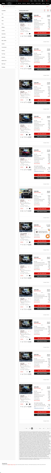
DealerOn (9, 464)
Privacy (14, 464)
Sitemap (12, 464)
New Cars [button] (19, 3)
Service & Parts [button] (38, 3)
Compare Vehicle (46, 41)
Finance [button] (43, 3)
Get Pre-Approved (42, 32)
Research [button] (28, 3)
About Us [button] (47, 3)
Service (17, 0)
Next (40, 428)
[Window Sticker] (30, 36)
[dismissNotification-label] (49, 230)
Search (47, 6)
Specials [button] (32, 3)
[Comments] (29, 36)
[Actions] (30, 25)
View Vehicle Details (42, 35)
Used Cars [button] (24, 3)
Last (44, 428)
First (26, 428)
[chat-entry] (48, 236)
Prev (30, 428)
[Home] (16, 3)
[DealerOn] (4, 463)
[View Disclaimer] (27, 36)
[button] (31, 17)
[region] (42, 24)
